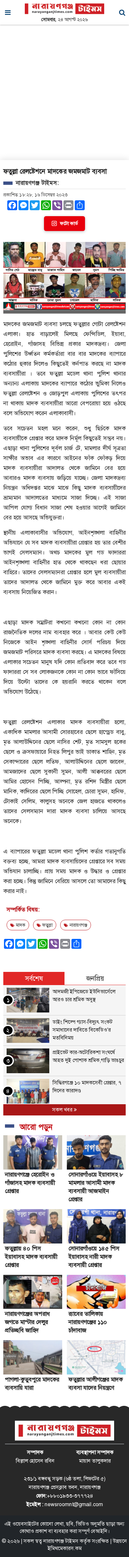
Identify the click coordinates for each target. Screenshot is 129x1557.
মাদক (20, 925)
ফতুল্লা (47, 925)
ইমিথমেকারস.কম (65, 1548)
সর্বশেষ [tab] (34, 978)
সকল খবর (63, 1109)
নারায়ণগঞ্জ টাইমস (60, 1541)
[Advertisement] (64, 92)
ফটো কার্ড (69, 223)
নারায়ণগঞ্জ (77, 925)
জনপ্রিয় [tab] (95, 978)
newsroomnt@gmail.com (74, 1504)
